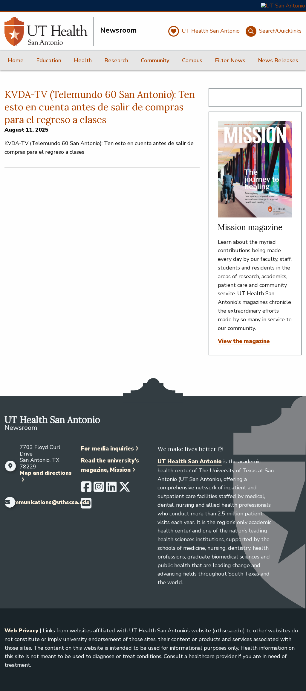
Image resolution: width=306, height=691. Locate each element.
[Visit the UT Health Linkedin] (111, 489)
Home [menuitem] (16, 60)
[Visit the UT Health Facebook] (86, 489)
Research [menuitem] (116, 60)
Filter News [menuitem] (230, 60)
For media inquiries (107, 449)
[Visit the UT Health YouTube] (86, 506)
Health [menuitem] (83, 60)
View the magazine (244, 341)
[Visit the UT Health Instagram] (99, 489)
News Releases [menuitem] (278, 60)
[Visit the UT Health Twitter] (125, 489)
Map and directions (46, 473)
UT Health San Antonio (189, 461)
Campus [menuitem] (192, 60)
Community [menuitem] (155, 60)
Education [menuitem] (48, 60)
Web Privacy (21, 630)
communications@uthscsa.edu (48, 502)
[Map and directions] (10, 466)
